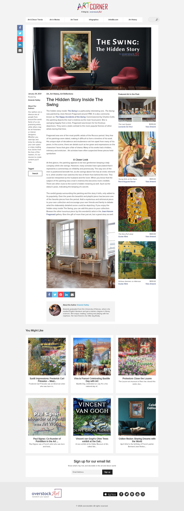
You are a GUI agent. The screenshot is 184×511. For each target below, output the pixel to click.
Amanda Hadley (34, 100)
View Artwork (151, 127)
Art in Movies (55, 20)
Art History (133, 20)
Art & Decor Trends (35, 20)
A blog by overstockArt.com (92, 12)
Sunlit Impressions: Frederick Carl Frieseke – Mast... (47, 380)
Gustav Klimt (123, 236)
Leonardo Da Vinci (125, 127)
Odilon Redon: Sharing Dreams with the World (137, 440)
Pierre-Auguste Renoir (127, 182)
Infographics (94, 20)
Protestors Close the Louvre (137, 378)
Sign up (107, 472)
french (35, 173)
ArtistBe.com (113, 20)
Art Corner (95, 5)
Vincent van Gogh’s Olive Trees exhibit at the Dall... (92, 440)
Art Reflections (66, 94)
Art (47, 94)
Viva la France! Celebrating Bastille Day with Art (92, 380)
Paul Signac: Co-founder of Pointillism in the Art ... (47, 440)
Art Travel (74, 20)
